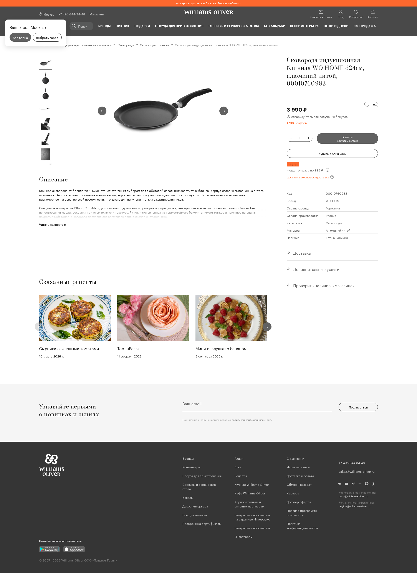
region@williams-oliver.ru (354, 506)
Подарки (142, 26)
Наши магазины (298, 466)
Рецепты (241, 475)
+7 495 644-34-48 (72, 14)
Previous (102, 111)
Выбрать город (47, 37)
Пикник (122, 26)
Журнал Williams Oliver (252, 484)
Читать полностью (52, 224)
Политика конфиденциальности (302, 525)
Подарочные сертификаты (201, 523)
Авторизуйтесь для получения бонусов (319, 116)
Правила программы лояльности (302, 512)
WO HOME (333, 200)
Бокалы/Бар (274, 26)
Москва (48, 14)
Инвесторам (244, 536)
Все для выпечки (194, 514)
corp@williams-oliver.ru (353, 496)
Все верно (20, 37)
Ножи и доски (336, 26)
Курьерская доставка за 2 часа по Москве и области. (208, 3)
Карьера (293, 493)
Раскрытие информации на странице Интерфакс (252, 516)
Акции (239, 458)
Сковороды (125, 44)
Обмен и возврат (299, 484)
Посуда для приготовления (179, 26)
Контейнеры (191, 466)
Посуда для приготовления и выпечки (84, 44)
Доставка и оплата (300, 475)
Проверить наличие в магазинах (324, 285)
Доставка (302, 252)
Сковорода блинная (154, 44)
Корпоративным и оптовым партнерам (249, 503)
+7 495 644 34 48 (352, 462)
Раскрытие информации (252, 527)
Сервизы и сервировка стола (233, 26)
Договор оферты (299, 501)
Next (223, 111)
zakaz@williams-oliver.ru (356, 471)
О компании (295, 458)
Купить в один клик (332, 153)
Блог (238, 466)
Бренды (104, 26)
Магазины (96, 14)
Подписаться (358, 407)
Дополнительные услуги (316, 269)
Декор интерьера (304, 26)
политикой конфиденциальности (252, 419)
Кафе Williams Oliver (250, 493)
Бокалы (187, 497)
